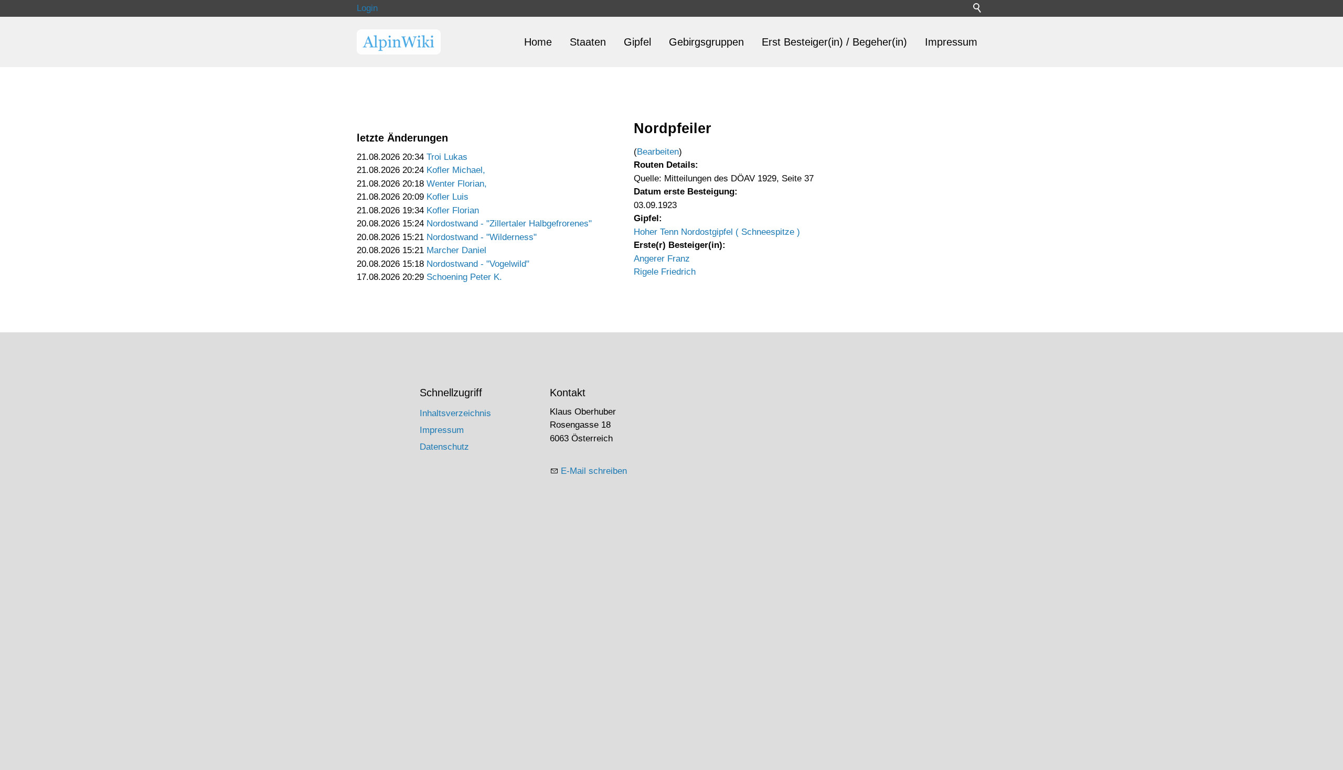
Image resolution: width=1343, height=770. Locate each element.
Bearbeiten (658, 152)
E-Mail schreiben (594, 471)
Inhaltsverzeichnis (455, 413)
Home (538, 42)
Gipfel (637, 42)
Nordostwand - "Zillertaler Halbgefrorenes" (509, 224)
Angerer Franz (662, 259)
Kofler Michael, (456, 170)
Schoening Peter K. (464, 277)
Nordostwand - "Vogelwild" (478, 264)
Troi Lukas (447, 157)
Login (367, 8)
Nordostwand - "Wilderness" (482, 237)
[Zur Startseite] (399, 42)
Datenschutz (444, 447)
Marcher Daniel (456, 250)
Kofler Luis (447, 197)
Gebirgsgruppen (706, 42)
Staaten (588, 42)
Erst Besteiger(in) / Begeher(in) (834, 42)
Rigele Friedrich (665, 272)
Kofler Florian (453, 210)
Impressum (951, 42)
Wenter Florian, (457, 184)
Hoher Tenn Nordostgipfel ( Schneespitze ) (717, 232)
